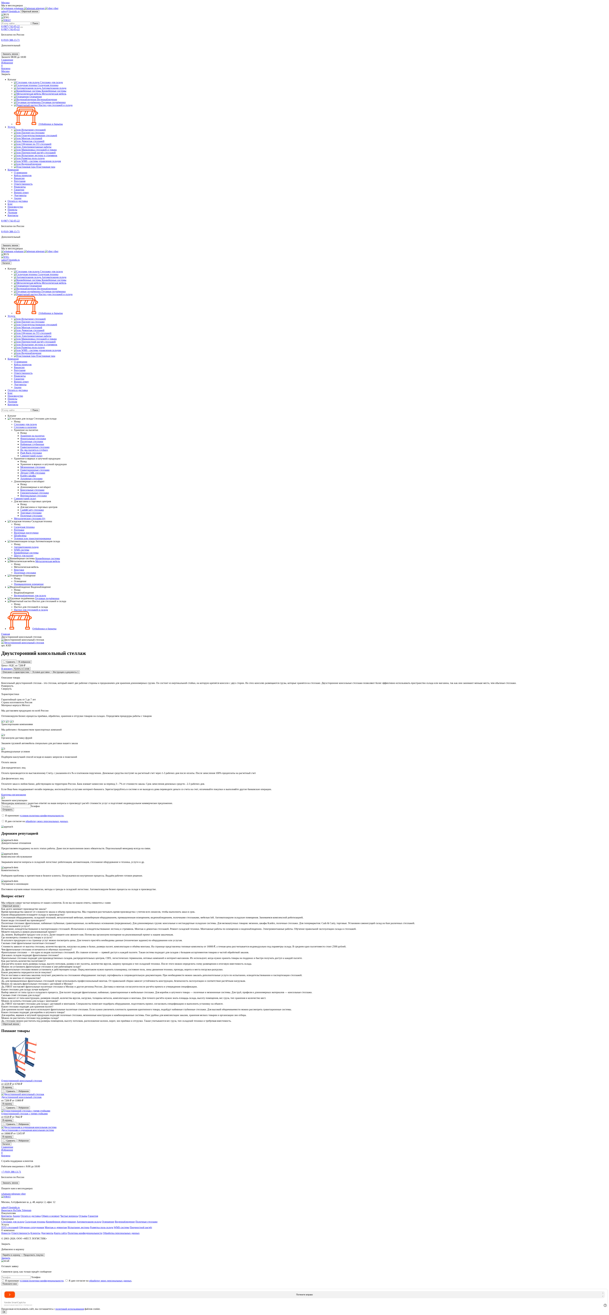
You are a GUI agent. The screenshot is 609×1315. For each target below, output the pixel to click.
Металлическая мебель (53, 93)
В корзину (7, 1087)
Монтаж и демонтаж (56, 1227)
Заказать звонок (10, 54)
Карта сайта (60, 1233)
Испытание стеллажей (33, 129)
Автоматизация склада (53, 88)
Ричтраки (19, 530)
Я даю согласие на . (37, 821)
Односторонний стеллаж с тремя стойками (24, 1113)
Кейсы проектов (23, 175)
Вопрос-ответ (21, 192)
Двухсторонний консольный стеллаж (21, 1097)
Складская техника (47, 85)
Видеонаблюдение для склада (30, 595)
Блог (10, 204)
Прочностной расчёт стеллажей (38, 152)
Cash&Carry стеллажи (32, 510)
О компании (20, 172)
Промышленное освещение (29, 584)
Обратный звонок (30, 11)
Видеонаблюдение (46, 99)
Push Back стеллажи (31, 452)
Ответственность (23, 184)
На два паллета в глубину (34, 450)
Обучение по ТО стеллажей (36, 144)
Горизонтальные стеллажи (34, 492)
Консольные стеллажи (32, 490)
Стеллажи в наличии (25, 427)
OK (4, 1312)
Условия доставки (41, 672)
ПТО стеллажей (10, 1227)
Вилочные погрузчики (26, 532)
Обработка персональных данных (121, 1233)
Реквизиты (20, 186)
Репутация (19, 181)
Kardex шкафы (28, 475)
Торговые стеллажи (31, 512)
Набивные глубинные (32, 444)
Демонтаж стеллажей (32, 141)
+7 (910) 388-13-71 (11, 1171)
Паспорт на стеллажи (33, 132)
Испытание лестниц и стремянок (39, 155)
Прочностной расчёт (141, 1227)
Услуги (11, 127)
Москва (5, 2)
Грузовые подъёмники (53, 102)
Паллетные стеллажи (31, 441)
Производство (15, 206)
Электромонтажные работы (36, 147)
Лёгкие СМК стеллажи (32, 472)
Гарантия (93, 1216)
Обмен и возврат (50, 1216)
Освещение (35, 96)
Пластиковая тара (45, 167)
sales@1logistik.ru (10, 11)
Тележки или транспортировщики (32, 538)
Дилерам (12, 212)
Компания (13, 169)
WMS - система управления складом (41, 161)
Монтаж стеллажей (31, 138)
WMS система (21, 550)
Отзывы (83, 1216)
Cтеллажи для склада (51, 82)
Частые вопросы (69, 1216)
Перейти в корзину (11, 1255)
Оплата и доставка (18, 201)
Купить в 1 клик (21, 669)
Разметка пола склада (33, 158)
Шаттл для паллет (23, 555)
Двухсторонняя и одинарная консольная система (27, 1130)
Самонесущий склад (31, 455)
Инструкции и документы (66, 672)
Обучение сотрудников (31, 1227)
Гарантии (19, 189)
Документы (20, 195)
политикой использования (69, 1309)
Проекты (12, 209)
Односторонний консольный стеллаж (21, 1080)
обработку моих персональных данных (47, 821)
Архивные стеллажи (31, 478)
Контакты (13, 215)
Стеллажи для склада (12, 1221)
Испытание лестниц (78, 1227)
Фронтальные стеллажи (33, 438)
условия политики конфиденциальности (42, 815)
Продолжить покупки (33, 1255)
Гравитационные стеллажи (34, 447)
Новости (6, 1233)
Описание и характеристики (16, 672)
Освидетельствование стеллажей (39, 135)
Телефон (35, 806)
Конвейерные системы (53, 91)
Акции (17, 198)
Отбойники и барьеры (50, 124)
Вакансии (19, 178)
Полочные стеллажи (31, 515)
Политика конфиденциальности (85, 1233)
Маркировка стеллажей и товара (39, 149)
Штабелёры (20, 535)
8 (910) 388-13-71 (10, 40)
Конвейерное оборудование (61, 1221)
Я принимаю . (34, 815)
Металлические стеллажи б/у (29, 518)
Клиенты (35, 1233)
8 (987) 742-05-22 (10, 26)
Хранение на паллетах (32, 435)
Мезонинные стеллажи (32, 467)
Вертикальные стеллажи (33, 495)
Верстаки (19, 569)
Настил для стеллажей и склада (55, 105)
